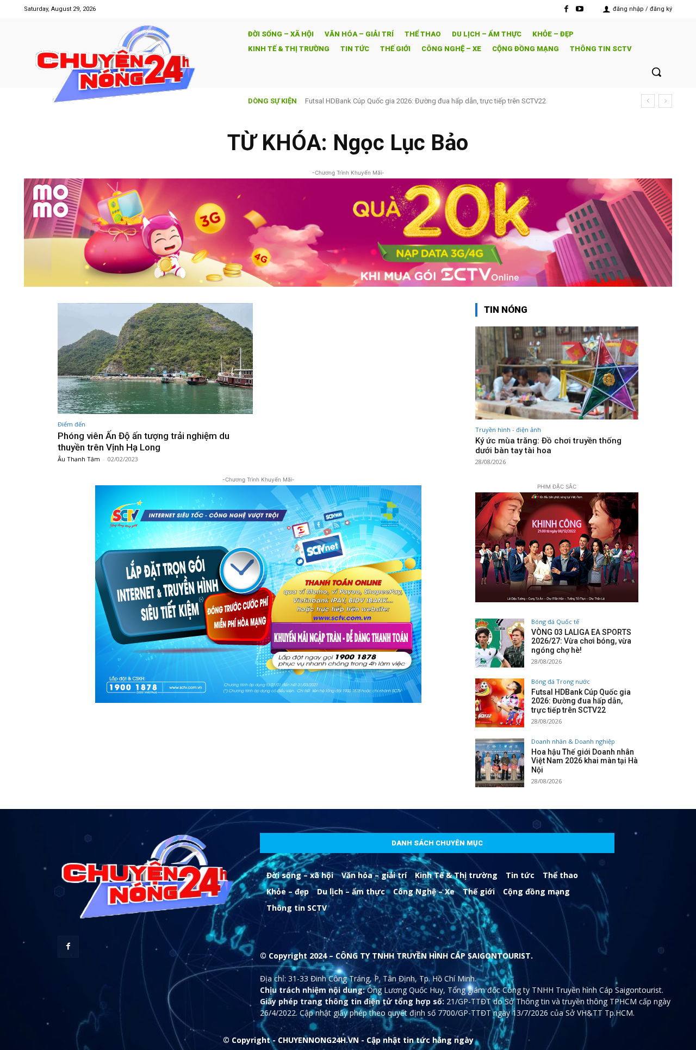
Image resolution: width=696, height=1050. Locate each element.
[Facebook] (566, 9)
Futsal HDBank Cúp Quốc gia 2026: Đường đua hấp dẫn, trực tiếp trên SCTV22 (581, 701)
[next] (665, 101)
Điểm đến (71, 424)
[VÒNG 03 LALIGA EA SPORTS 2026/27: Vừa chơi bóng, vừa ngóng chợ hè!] (499, 643)
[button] (656, 72)
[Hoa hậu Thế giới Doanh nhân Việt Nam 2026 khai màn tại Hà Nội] (499, 762)
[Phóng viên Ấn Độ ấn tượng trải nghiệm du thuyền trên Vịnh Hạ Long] (155, 359)
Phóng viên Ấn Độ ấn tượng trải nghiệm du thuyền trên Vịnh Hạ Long (143, 441)
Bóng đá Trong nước (560, 681)
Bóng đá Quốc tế (555, 622)
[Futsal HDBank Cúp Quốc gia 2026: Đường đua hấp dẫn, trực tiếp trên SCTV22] (499, 702)
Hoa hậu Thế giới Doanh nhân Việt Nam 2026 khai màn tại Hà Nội (408, 101)
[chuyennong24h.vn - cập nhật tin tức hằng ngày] (128, 65)
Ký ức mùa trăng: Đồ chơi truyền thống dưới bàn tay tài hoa (548, 445)
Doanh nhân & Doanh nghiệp (573, 741)
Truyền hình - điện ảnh (508, 430)
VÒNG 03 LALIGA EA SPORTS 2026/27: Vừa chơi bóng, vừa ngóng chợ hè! (581, 641)
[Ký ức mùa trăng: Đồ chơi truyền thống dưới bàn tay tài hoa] (556, 372)
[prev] (648, 101)
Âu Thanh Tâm (79, 459)
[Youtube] (580, 9)
